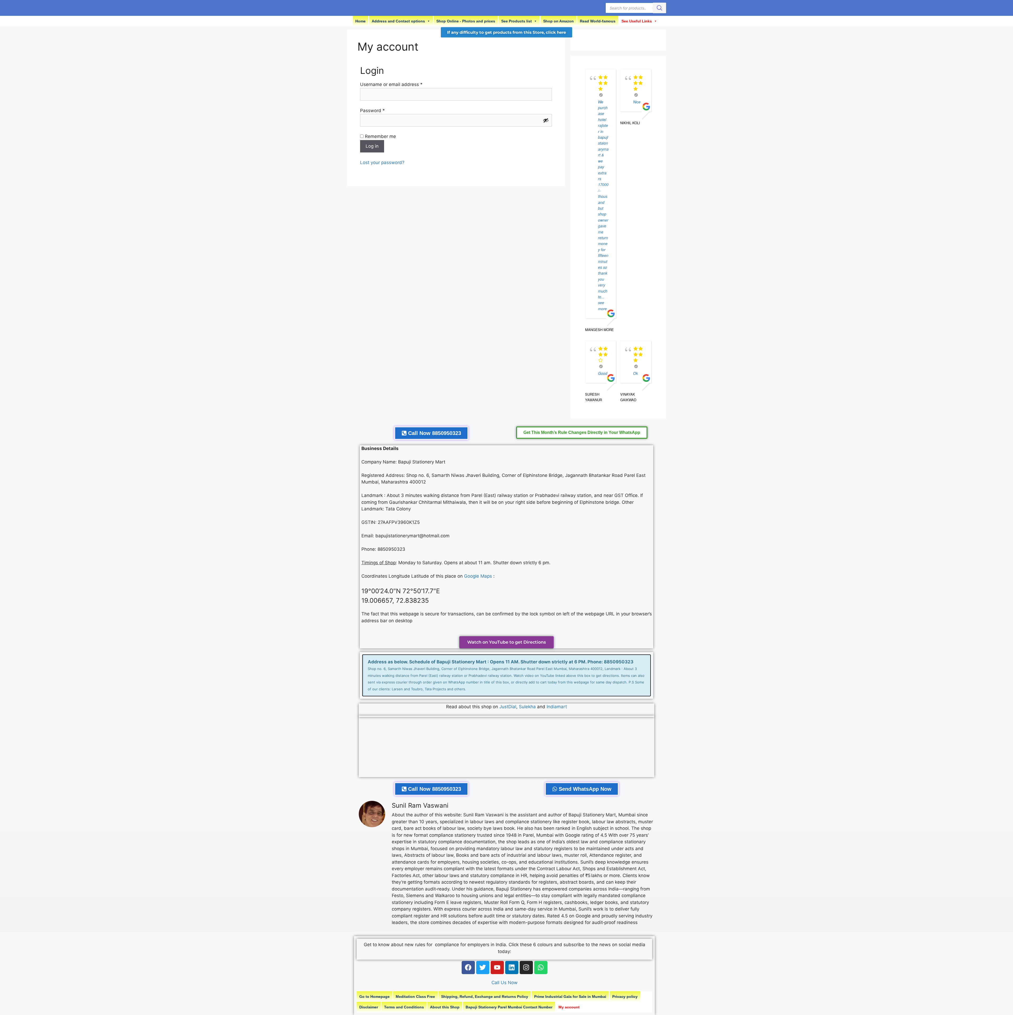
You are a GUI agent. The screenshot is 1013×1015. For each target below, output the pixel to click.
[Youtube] (497, 967)
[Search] (659, 8)
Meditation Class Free (415, 996)
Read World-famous (597, 21)
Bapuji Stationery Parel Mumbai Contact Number (509, 1007)
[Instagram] (526, 967)
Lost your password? (382, 162)
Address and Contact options (398, 21)
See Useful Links (637, 21)
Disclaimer (368, 1007)
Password (382, 110)
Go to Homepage (374, 996)
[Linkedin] (511, 967)
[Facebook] (468, 967)
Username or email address (400, 84)
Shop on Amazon (558, 21)
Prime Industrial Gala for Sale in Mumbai (570, 996)
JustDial (507, 706)
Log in (372, 146)
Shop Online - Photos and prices (465, 21)
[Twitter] (482, 967)
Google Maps (478, 576)
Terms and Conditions (404, 1007)
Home (360, 21)
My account (569, 1007)
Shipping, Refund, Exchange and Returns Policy (484, 996)
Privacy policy (625, 996)
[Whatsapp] (540, 967)
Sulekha (528, 706)
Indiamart (557, 706)
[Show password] (546, 120)
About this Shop (445, 1007)
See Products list (516, 21)
